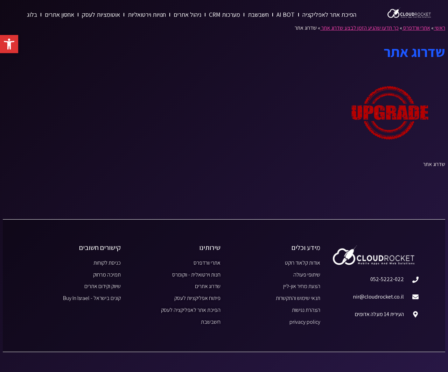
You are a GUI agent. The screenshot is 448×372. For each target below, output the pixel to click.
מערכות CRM (224, 14)
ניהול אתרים (187, 14)
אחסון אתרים (59, 14)
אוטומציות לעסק (101, 14)
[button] (9, 44)
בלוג (32, 14)
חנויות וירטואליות (147, 14)
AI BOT (285, 14)
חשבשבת (258, 14)
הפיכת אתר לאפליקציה (329, 14)
